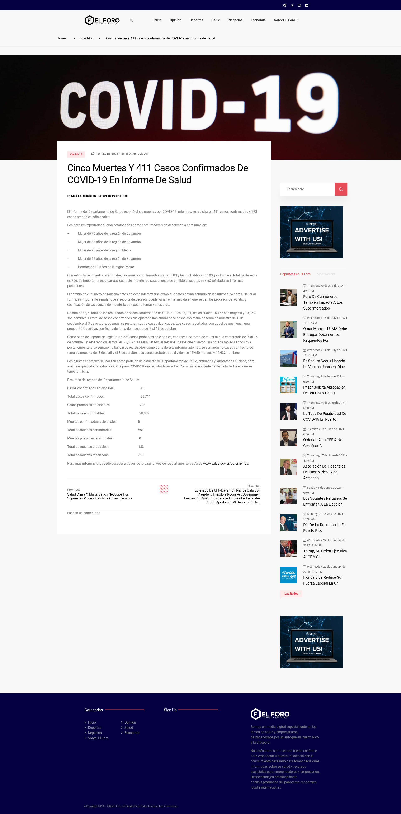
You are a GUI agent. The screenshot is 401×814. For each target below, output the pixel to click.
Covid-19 (85, 38)
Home (61, 38)
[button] (286, 20)
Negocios (235, 20)
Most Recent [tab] (326, 274)
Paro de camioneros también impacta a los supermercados (323, 302)
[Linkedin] (307, 5)
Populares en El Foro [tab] (295, 274)
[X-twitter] (292, 5)
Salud (216, 20)
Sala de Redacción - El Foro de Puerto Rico (99, 195)
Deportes (196, 20)
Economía (258, 20)
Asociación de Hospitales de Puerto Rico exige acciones (324, 472)
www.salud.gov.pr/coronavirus (225, 463)
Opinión (175, 20)
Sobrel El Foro (284, 20)
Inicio (157, 20)
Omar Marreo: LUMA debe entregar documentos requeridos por (325, 334)
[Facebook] (285, 5)
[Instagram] (299, 5)
